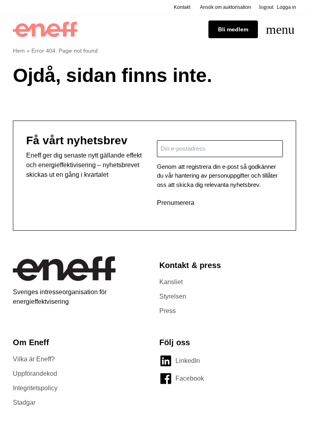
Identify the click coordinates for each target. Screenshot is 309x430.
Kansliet (171, 281)
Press (167, 310)
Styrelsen (172, 296)
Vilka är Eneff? (34, 359)
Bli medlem (233, 29)
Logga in (277, 7)
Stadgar (24, 402)
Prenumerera (175, 202)
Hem (19, 50)
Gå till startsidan (47, 101)
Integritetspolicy (35, 388)
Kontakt (182, 7)
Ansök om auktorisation (225, 7)
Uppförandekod (35, 373)
